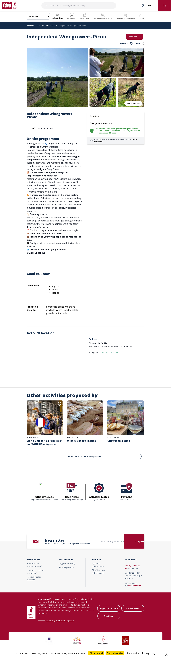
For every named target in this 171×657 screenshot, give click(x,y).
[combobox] (79, 5)
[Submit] (46, 5)
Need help (108, 616)
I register (140, 541)
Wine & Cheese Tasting (81, 440)
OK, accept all (96, 653)
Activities (31, 25)
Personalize (133, 653)
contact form (134, 585)
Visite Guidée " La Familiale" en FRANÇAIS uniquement (44, 442)
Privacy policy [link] (149, 653)
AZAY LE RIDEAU (46, 25)
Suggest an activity (67, 563)
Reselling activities (67, 567)
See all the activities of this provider (84, 456)
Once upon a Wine (118, 440)
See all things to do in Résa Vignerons (60, 620)
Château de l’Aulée (110, 352)
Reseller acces (132, 608)
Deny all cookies (115, 653)
